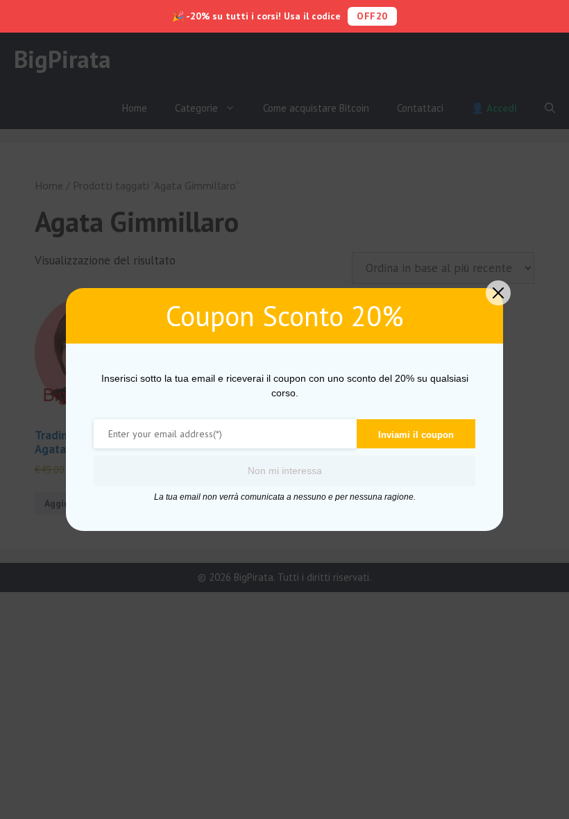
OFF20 (372, 16)
